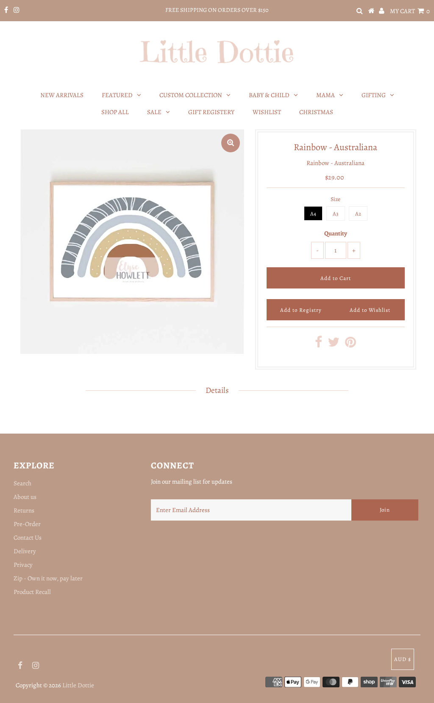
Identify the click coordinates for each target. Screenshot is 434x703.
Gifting (374, 95)
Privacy (23, 564)
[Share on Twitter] (333, 344)
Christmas (316, 112)
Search (22, 483)
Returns (24, 510)
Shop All (115, 112)
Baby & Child (269, 95)
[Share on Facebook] (318, 344)
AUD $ (402, 659)
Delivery (25, 551)
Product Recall (32, 592)
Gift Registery (211, 112)
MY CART (410, 11)
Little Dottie (78, 685)
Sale (154, 112)
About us (25, 497)
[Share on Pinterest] (350, 344)
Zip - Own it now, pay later (48, 578)
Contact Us (28, 537)
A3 (335, 213)
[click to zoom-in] (230, 143)
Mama (325, 95)
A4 (313, 213)
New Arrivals (61, 95)
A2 (358, 213)
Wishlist (267, 112)
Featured (117, 95)
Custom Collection (190, 95)
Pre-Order (27, 524)
